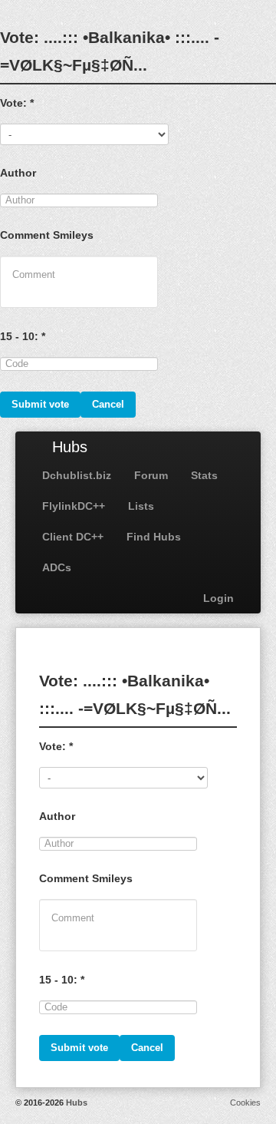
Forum (151, 475)
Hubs (69, 446)
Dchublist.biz (76, 475)
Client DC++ (73, 537)
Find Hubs (154, 537)
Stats (204, 475)
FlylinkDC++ (73, 506)
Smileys (73, 235)
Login (218, 598)
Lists (141, 506)
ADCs (56, 567)
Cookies (245, 1102)
